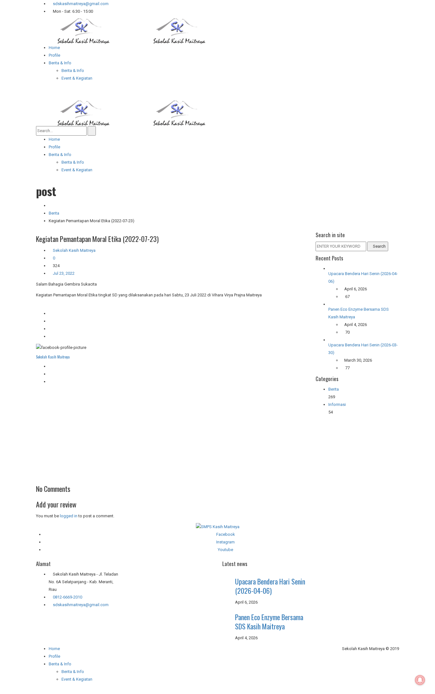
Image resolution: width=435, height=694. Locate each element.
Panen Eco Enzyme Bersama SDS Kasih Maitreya (269, 621)
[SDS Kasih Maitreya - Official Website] (131, 30)
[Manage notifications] (420, 680)
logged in (68, 515)
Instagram (225, 542)
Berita (54, 213)
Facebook (225, 534)
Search (379, 246)
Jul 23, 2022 (63, 273)
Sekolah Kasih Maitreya (74, 250)
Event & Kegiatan (76, 679)
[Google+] (50, 374)
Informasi (337, 404)
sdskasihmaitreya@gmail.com (80, 3)
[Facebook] (50, 366)
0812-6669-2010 (67, 597)
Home (54, 648)
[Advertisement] (171, 433)
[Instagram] (50, 381)
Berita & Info (72, 671)
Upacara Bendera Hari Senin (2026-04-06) (270, 586)
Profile (54, 656)
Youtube (225, 549)
